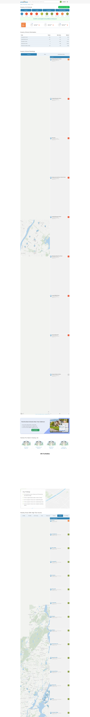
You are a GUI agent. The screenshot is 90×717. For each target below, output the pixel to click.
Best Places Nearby (62, 10)
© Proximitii (36, 414)
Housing (54, 515)
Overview (26, 10)
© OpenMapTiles (46, 414)
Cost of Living (36, 515)
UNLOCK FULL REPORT (64, 7)
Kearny (29, 4)
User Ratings (66, 515)
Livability (63, 1)
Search (21, 4)
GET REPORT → (35, 430)
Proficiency (29, 54)
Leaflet (49, 414)
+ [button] (48, 411)
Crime (42, 515)
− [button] (48, 413)
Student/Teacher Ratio (61, 54)
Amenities (29, 515)
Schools (60, 515)
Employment (48, 515)
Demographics (49, 10)
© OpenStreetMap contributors (41, 414)
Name (45, 54)
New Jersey (25, 4)
